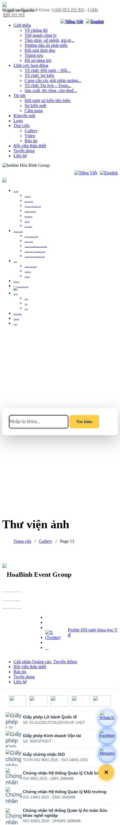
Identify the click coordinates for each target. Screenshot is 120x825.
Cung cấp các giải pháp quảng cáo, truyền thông (36, 246)
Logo (18, 120)
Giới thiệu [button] (15, 191)
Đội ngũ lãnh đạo (40, 50)
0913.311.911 (63, 165)
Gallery (31, 130)
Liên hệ (20, 155)
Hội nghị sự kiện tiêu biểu (47, 100)
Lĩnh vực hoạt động (30, 65)
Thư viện (21, 125)
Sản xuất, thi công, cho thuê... (51, 90)
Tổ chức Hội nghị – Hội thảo (31, 236)
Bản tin (31, 140)
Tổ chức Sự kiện (39, 75)
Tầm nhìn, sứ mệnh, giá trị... (50, 40)
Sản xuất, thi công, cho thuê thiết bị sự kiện (35, 256)
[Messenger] (106, 753)
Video (30, 135)
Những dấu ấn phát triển (46, 45)
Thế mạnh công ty (41, 35)
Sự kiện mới (35, 105)
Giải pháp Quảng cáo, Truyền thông (45, 661)
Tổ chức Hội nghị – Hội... (48, 70)
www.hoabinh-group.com (7, 609)
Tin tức (19, 95)
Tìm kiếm (84, 422)
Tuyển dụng (24, 150)
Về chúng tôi (36, 30)
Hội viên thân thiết (29, 145)
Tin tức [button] (15, 261)
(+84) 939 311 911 (6, 594)
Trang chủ (22, 541)
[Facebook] (106, 736)
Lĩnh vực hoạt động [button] (18, 231)
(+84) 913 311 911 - (6, 593)
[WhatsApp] (106, 718)
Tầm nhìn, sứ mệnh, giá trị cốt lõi (33, 206)
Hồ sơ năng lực (38, 60)
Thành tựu (34, 55)
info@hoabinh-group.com (7, 601)
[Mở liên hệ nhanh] (106, 772)
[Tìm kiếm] (52, 21)
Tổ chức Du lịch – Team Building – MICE (35, 251)
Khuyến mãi (24, 115)
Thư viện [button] (15, 294)
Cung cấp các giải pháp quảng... (53, 80)
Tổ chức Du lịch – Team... (48, 85)
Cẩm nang (34, 110)
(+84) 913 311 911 (67, 8)
